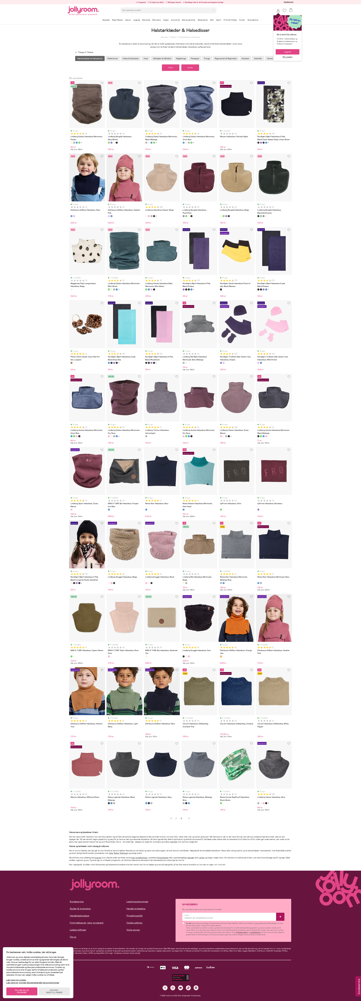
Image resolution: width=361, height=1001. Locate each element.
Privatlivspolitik (134, 915)
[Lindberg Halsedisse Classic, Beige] (146, 216)
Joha (111, 853)
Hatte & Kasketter (131, 58)
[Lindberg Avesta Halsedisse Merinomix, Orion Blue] (149, 289)
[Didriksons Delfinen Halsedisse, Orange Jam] (221, 656)
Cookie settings (134, 922)
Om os (73, 936)
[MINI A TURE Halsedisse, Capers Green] (71, 656)
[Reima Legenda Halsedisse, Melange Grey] (114, 803)
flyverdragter (163, 858)
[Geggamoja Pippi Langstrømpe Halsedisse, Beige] (71, 289)
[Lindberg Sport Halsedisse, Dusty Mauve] (71, 510)
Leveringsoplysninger (137, 901)
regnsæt (190, 858)
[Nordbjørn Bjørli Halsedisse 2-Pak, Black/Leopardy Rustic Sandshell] (71, 583)
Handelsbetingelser (79, 915)
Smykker (245, 58)
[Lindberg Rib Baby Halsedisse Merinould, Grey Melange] (184, 363)
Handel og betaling (135, 908)
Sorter (190, 68)
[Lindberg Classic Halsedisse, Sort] (154, 216)
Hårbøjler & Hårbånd (162, 58)
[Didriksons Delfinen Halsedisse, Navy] (71, 216)
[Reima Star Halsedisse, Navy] (146, 510)
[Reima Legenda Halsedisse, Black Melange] (109, 803)
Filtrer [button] (170, 68)
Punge (207, 58)
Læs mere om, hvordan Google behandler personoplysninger (32, 982)
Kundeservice (288, 2)
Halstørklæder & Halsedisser (189, 37)
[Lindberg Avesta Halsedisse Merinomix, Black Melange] (154, 289)
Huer (146, 58)
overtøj (98, 858)
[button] (284, 10)
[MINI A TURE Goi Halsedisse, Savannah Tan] (146, 656)
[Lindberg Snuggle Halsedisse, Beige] (109, 583)
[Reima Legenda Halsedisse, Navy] (111, 803)
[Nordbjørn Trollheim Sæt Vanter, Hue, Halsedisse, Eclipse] (221, 363)
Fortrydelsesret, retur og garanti (87, 922)
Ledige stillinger (78, 929)
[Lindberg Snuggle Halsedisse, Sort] (114, 583)
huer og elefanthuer (139, 858)
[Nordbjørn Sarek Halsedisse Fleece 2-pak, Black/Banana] (221, 289)
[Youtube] (180, 987)
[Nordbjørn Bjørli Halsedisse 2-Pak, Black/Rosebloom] (146, 363)
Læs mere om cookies (16, 980)
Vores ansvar (133, 929)
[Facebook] (165, 987)
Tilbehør (173, 37)
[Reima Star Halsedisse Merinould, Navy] (223, 583)
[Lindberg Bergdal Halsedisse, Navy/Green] (109, 143)
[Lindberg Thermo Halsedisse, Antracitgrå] (146, 436)
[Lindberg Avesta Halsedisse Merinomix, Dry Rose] (151, 289)
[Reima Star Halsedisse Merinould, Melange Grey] (221, 583)
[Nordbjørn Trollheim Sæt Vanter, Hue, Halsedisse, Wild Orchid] (223, 363)
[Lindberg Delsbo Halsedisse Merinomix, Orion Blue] (77, 143)
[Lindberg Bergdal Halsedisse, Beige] (114, 143)
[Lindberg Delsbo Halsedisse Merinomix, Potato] (71, 143)
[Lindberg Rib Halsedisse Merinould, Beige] (186, 363)
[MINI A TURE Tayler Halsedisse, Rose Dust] (109, 656)
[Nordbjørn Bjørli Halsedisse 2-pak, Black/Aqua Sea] (266, 143)
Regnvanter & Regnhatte (226, 58)
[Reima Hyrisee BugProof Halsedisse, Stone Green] (221, 803)
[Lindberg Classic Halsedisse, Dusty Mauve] (149, 216)
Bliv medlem (287, 57)
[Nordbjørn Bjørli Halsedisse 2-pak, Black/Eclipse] (264, 143)
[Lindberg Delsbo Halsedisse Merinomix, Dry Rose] (109, 436)
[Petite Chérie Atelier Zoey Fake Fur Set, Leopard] (71, 363)
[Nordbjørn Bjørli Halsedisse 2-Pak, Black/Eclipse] (261, 143)
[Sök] (213, 10)
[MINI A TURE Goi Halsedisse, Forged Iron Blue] (109, 510)
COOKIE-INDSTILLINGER (54, 991)
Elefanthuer (112, 58)
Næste (189, 818)
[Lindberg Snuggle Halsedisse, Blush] (111, 583)
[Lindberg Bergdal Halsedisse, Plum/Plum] (111, 143)
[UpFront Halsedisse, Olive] (221, 510)
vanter (202, 858)
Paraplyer (195, 58)
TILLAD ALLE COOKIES (22, 991)
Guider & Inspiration (80, 908)
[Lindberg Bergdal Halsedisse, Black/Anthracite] (117, 143)
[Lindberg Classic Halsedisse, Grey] (151, 216)
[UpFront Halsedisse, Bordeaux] (258, 510)
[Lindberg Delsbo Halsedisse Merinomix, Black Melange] (74, 143)
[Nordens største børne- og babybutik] (83, 9)
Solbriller (258, 58)
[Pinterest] (196, 987)
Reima (116, 853)
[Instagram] (172, 987)
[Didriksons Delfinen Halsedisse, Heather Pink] (74, 216)
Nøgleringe (181, 58)
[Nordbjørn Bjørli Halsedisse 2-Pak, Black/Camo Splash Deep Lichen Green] (258, 143)
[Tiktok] (188, 987)
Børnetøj (164, 37)
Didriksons (124, 853)
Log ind (287, 52)
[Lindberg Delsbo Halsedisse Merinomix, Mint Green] (79, 143)
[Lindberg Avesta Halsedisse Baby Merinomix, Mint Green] (146, 289)
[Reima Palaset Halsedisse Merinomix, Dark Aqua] (184, 510)
